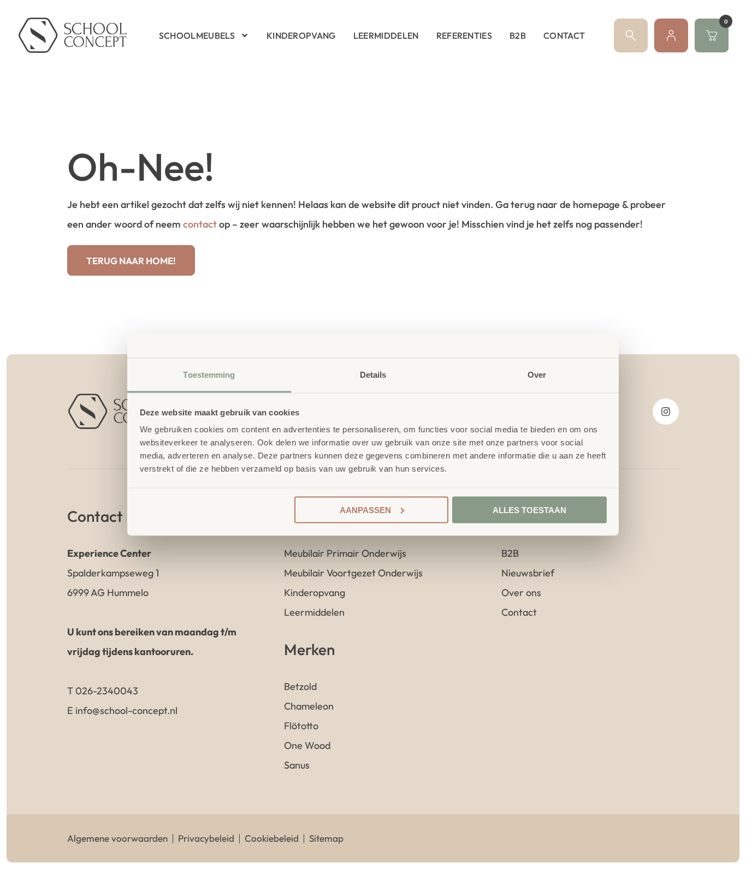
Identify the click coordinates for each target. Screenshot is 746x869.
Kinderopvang (301, 35)
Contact (564, 35)
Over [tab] (537, 374)
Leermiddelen (386, 35)
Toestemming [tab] (209, 374)
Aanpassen (365, 509)
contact (200, 224)
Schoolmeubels (197, 35)
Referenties (464, 35)
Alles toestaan (529, 509)
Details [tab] (373, 374)
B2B (518, 35)
